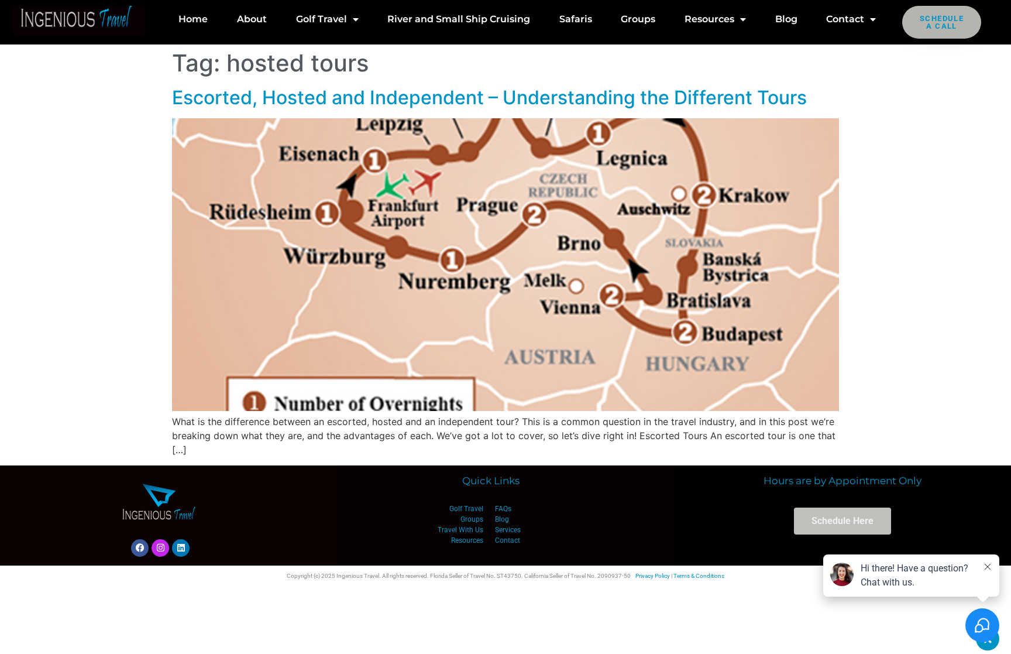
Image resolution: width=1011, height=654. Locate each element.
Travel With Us (460, 530)
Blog (786, 19)
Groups (638, 19)
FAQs (503, 509)
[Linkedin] (181, 548)
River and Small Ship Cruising (458, 19)
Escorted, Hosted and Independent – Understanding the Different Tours (489, 97)
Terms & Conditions (698, 576)
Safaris (575, 19)
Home (193, 19)
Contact (845, 19)
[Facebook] (140, 548)
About (252, 19)
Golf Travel (321, 19)
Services (508, 530)
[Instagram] (160, 548)
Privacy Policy (652, 576)
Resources (709, 19)
